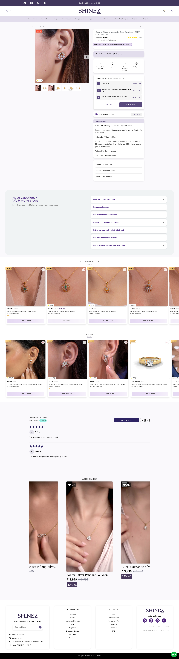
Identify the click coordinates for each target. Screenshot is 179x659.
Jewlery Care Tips (113, 621)
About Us (114, 624)
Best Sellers (147, 19)
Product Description (100, 121)
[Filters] (142, 420)
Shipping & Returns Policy (105, 170)
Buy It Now (131, 105)
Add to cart (107, 105)
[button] (38, 80)
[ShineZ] (89, 11)
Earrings (54, 19)
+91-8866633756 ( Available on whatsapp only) (27, 642)
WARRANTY (166, 626)
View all (89, 264)
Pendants (44, 19)
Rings (90, 19)
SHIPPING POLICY (155, 626)
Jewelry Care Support (104, 176)
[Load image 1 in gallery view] (62, 56)
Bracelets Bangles (121, 19)
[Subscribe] (40, 627)
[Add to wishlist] (43, 269)
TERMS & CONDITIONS (150, 630)
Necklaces (135, 19)
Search (114, 614)
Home (30, 26)
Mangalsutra (79, 19)
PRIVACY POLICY (165, 630)
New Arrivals (32, 19)
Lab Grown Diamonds (103, 19)
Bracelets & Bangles (72, 631)
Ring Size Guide (114, 618)
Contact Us (113, 628)
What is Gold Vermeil (104, 164)
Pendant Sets (66, 19)
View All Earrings (37, 26)
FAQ (113, 631)
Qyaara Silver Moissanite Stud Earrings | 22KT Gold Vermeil (55, 26)
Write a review (126, 420)
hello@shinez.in (17, 638)
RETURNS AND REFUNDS (162, 628)
